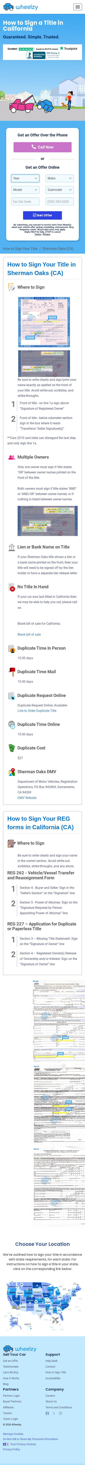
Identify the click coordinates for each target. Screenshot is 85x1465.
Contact (50, 1366)
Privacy (46, 234)
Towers (7, 1413)
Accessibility (52, 1378)
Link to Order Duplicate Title (37, 711)
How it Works (11, 1378)
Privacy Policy (11, 1449)
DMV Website (27, 798)
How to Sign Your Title (20, 249)
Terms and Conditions (58, 1407)
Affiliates (8, 1407)
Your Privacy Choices (23, 1444)
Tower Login (10, 1418)
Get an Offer (10, 1360)
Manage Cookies (13, 1433)
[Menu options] (77, 7)
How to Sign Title (55, 1372)
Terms (38, 234)
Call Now (46, 147)
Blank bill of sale (29, 634)
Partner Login (11, 1395)
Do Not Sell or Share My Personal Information (30, 1439)
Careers (50, 1395)
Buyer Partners (12, 1401)
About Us (51, 1401)
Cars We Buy (10, 1372)
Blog (5, 1384)
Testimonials (10, 1366)
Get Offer (44, 215)
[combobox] (25, 178)
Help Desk (51, 1360)
